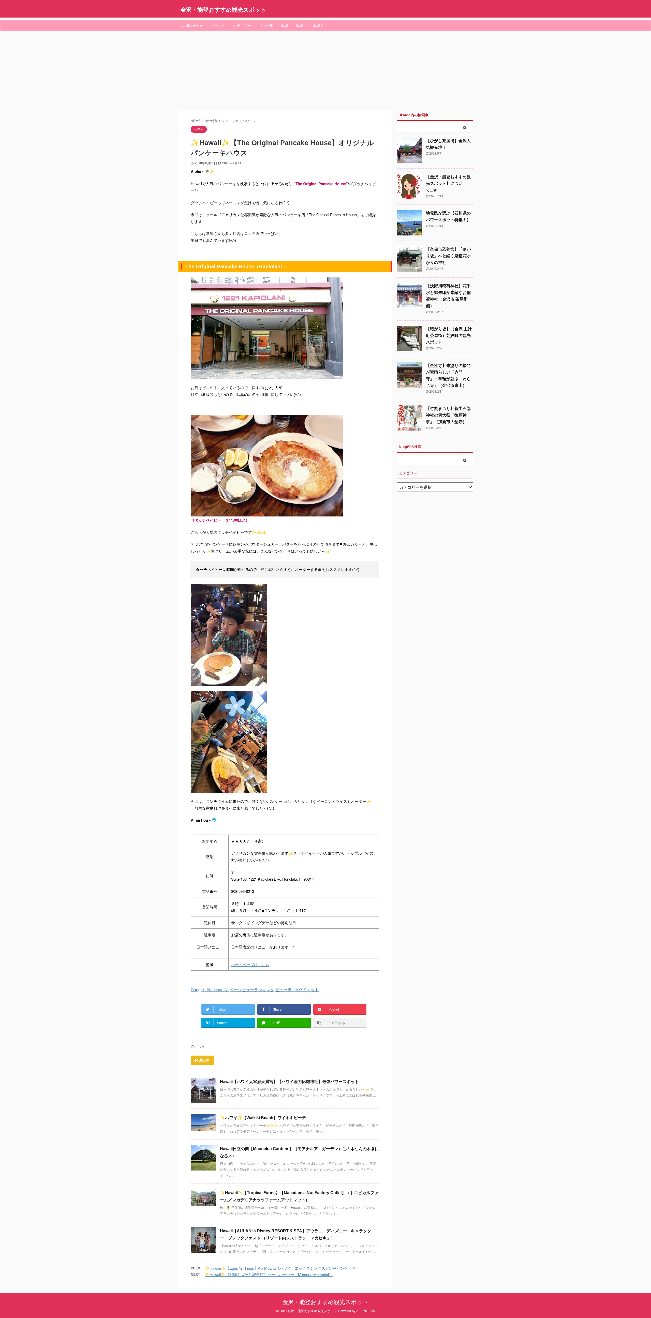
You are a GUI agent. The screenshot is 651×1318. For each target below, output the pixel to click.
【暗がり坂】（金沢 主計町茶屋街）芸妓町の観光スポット (449, 335)
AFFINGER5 (365, 1310)
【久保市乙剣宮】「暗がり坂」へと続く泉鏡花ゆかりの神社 (448, 256)
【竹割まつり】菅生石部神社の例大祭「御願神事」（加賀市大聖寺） (448, 415)
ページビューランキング (252, 990)
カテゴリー (242, 25)
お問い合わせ (192, 25)
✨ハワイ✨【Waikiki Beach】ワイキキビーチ (263, 1118)
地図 (284, 25)
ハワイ (200, 1046)
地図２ (318, 25)
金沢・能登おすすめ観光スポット (224, 9)
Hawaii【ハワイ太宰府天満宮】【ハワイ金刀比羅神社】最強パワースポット (289, 1081)
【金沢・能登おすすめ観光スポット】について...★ (448, 183)
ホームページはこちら (250, 964)
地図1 (300, 25)
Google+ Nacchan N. (210, 990)
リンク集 (266, 25)
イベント (218, 25)
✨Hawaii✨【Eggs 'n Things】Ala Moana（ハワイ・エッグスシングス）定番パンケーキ (280, 1268)
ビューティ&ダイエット (297, 990)
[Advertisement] (325, 69)
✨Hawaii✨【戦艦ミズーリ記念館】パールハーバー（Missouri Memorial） (269, 1274)
